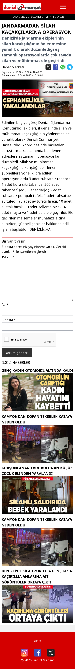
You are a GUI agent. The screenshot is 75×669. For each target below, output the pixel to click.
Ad (5, 304)
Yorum (8, 256)
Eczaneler (37, 16)
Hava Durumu (20, 16)
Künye (37, 641)
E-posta (9, 320)
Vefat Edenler (55, 16)
